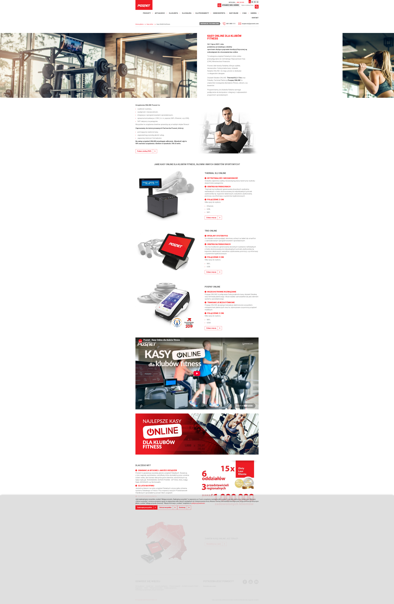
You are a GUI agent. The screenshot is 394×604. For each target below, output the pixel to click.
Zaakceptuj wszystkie (144, 507)
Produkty (147, 13)
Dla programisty (202, 13)
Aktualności (160, 13)
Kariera (254, 13)
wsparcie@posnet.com (250, 24)
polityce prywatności (198, 503)
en (252, 2)
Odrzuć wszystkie (165, 507)
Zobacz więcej (211, 217)
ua (257, 2)
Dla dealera (186, 13)
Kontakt (255, 18)
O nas (244, 13)
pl (250, 2)
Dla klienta (173, 13)
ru (255, 2)
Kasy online (233, 13)
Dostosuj (182, 507)
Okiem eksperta (219, 13)
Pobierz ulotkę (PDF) (144, 151)
